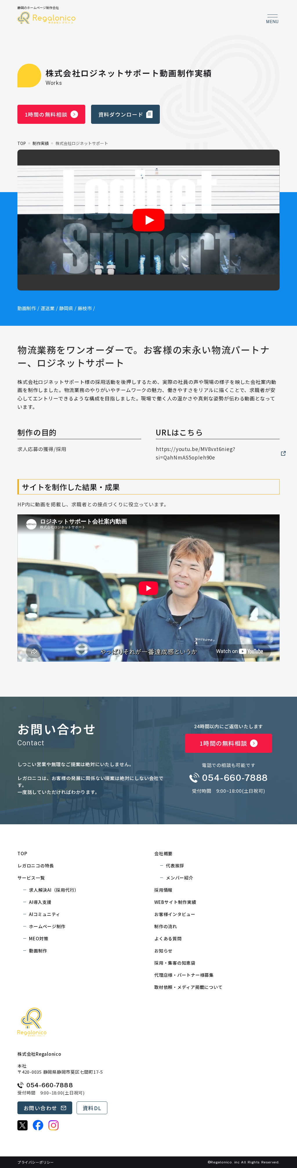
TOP (21, 143)
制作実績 (40, 143)
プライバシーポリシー (35, 1162)
